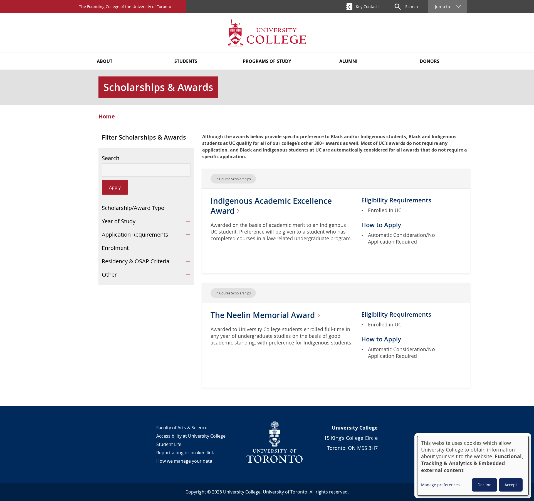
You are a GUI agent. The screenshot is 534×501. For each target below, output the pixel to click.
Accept (511, 484)
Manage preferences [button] (440, 484)
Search (110, 158)
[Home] (267, 33)
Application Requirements (135, 234)
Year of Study (118, 221)
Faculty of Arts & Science (181, 428)
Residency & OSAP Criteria (135, 261)
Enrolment (115, 248)
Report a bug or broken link (185, 453)
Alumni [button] (348, 61)
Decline (484, 484)
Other (109, 274)
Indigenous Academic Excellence (271, 206)
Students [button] (185, 61)
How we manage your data (184, 461)
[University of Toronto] (275, 441)
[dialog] (472, 465)
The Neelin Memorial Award (264, 315)
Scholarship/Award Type (133, 208)
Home (106, 116)
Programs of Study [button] (267, 61)
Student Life (168, 444)
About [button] (104, 61)
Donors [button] (429, 61)
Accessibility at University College (191, 436)
